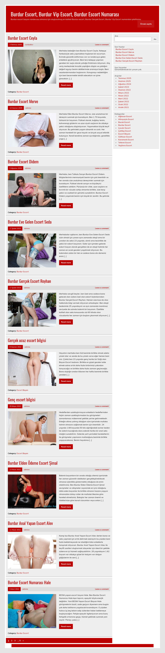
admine (28, 108)
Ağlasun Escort (125, 116)
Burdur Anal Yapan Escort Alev (30, 523)
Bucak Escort (124, 122)
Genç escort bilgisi (21, 399)
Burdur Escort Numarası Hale (29, 582)
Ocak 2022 (123, 104)
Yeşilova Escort (125, 145)
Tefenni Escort (124, 142)
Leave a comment (102, 45)
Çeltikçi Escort (124, 131)
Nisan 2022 (123, 95)
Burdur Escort (23, 92)
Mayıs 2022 (123, 92)
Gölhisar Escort (125, 136)
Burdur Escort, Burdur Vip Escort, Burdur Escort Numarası (65, 14)
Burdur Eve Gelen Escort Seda (29, 222)
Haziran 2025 (124, 81)
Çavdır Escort (124, 128)
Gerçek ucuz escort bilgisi (27, 340)
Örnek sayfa (146, 24)
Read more (66, 85)
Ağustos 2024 (124, 84)
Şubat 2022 (123, 101)
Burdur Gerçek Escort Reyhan (29, 281)
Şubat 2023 (123, 87)
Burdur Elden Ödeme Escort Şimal (32, 463)
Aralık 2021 (123, 107)
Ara (116, 36)
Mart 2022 (123, 98)
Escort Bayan (22, 390)
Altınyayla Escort (126, 119)
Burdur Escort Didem (23, 161)
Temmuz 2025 (124, 78)
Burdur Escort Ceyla (22, 38)
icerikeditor (29, 45)
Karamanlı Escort (126, 139)
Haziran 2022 (124, 90)
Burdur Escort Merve (23, 101)
